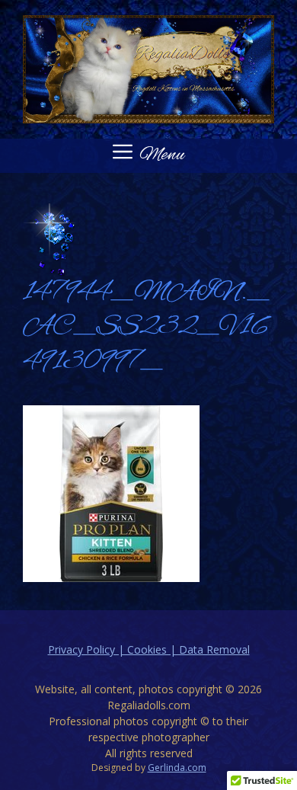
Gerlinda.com (177, 767)
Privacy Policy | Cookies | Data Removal (149, 649)
